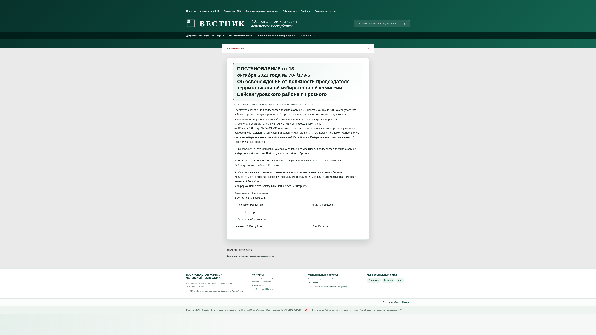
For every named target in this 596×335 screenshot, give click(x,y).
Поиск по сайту (390, 302)
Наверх (406, 302)
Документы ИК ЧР (209, 11)
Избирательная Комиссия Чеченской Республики (271, 104)
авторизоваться (268, 256)
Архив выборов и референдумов (276, 35)
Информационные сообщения (261, 11)
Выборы (305, 11)
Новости (191, 11)
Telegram (388, 280)
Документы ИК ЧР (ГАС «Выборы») (205, 35)
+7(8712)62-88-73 (258, 285)
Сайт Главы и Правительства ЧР (321, 279)
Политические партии (241, 35)
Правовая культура (325, 11)
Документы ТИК (232, 11)
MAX (400, 280)
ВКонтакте (374, 280)
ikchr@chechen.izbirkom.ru (262, 289)
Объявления (290, 11)
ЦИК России (313, 283)
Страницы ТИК (308, 35)
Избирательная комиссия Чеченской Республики (327, 287)
